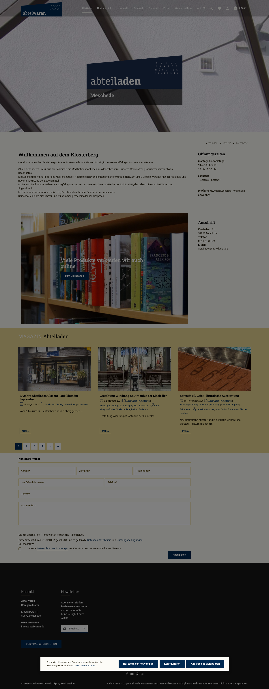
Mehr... (25, 431)
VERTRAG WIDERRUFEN (41, 644)
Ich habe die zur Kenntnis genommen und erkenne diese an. (72, 548)
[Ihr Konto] (227, 8)
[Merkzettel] (219, 8)
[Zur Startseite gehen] (41, 8)
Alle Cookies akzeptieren (205, 663)
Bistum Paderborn (140, 409)
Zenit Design (68, 683)
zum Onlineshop (74, 275)
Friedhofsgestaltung (210, 404)
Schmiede (143, 405)
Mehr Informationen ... (86, 665)
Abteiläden (70, 404)
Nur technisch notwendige (138, 663)
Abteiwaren (82, 404)
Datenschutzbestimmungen (52, 548)
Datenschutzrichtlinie (99, 540)
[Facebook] (127, 674)
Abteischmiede (123, 409)
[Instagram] (142, 674)
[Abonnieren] (84, 629)
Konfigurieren (172, 663)
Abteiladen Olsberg (54, 404)
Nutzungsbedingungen (130, 540)
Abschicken (179, 554)
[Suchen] (211, 8)
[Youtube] (132, 674)
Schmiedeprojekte (128, 405)
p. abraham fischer (204, 409)
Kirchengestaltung (109, 405)
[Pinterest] (137, 674)
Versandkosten (168, 683)
